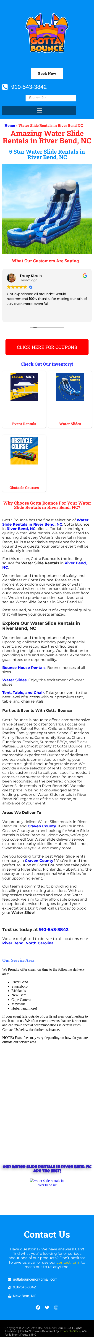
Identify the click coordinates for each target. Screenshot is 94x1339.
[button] (47, 73)
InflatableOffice (70, 1331)
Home (10, 125)
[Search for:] (51, 98)
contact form (68, 1262)
